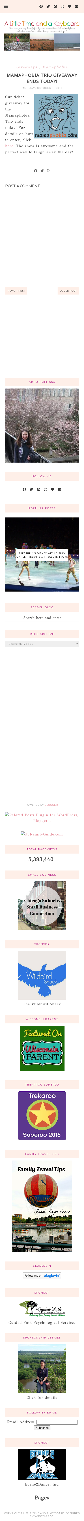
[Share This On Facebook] (35, 170)
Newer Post (16, 290)
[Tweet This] (42, 170)
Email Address (21, 1422)
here (9, 146)
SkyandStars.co (42, 1516)
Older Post (68, 290)
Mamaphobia (55, 67)
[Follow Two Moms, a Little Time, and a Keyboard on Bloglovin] (42, 1277)
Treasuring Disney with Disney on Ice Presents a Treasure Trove (42, 555)
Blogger (51, 804)
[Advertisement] (42, 341)
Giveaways (27, 67)
